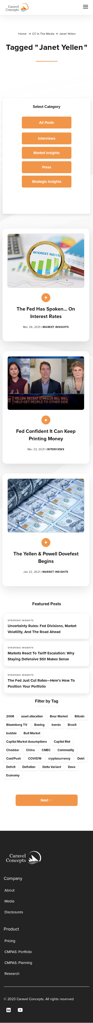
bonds (56, 724)
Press (46, 167)
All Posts (46, 122)
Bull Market (32, 733)
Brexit (72, 724)
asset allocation (32, 716)
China (30, 750)
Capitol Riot (62, 741)
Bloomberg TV (16, 724)
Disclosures (13, 912)
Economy (13, 775)
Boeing (39, 724)
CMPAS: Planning (18, 962)
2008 (10, 716)
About (9, 890)
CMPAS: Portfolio (18, 952)
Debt (80, 758)
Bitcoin (80, 716)
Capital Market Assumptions (26, 741)
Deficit (10, 767)
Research (11, 973)
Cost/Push (13, 758)
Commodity (66, 750)
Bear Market (59, 716)
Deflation (28, 767)
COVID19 (34, 758)
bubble (11, 733)
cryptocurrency (59, 758)
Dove (71, 767)
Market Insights (46, 153)
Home (22, 34)
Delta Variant (51, 767)
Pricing (9, 941)
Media (9, 901)
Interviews (46, 138)
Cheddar (12, 750)
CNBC (46, 750)
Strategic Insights (46, 181)
